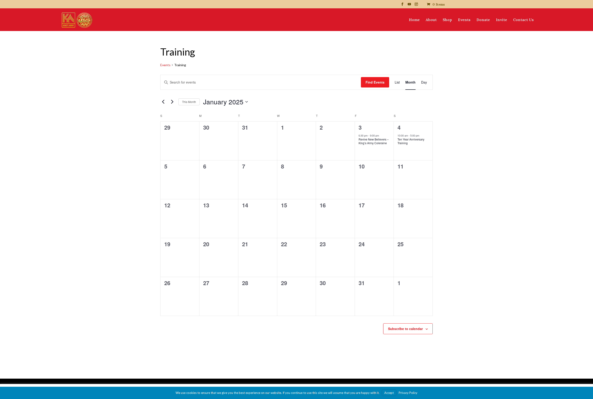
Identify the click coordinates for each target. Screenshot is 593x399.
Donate (483, 20)
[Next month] (172, 102)
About (431, 20)
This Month (189, 102)
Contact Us (523, 20)
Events (464, 20)
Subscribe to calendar (405, 328)
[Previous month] (163, 102)
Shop (447, 20)
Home (414, 20)
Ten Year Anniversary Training (410, 141)
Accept (389, 393)
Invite (501, 20)
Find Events (375, 82)
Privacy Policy (408, 393)
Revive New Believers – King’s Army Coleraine (374, 141)
